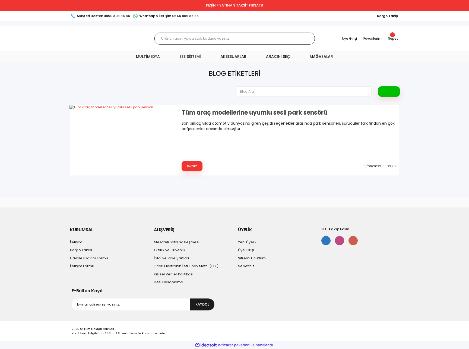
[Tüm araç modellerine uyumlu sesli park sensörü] (122, 140)
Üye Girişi (246, 250)
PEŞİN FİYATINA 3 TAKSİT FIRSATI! (234, 5)
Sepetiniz (246, 266)
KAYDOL (202, 304)
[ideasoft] (206, 345)
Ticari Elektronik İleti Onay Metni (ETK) (186, 266)
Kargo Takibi (81, 250)
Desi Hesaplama (168, 282)
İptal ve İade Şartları (171, 258)
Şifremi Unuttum (252, 258)
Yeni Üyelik (247, 242)
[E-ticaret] (234, 345)
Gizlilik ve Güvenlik (169, 250)
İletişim (76, 242)
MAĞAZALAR (321, 56)
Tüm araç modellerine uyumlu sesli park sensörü (254, 113)
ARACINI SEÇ (278, 56)
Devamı (192, 166)
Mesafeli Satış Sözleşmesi (176, 242)
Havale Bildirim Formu (89, 258)
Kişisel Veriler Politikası (173, 274)
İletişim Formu (82, 266)
